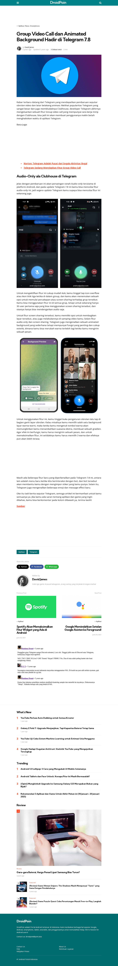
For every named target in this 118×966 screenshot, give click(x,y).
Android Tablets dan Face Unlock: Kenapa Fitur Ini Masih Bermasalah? (55, 776)
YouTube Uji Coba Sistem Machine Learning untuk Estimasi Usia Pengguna (57, 738)
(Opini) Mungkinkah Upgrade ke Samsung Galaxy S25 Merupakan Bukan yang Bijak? (59, 785)
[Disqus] (59, 673)
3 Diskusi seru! (56, 49)
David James (29, 47)
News (27, 26)
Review (19, 869)
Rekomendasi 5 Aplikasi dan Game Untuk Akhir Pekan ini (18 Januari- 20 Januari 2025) (60, 795)
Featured (32, 882)
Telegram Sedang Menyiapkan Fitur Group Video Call (52, 167)
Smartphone (35, 26)
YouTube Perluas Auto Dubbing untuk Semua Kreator (47, 718)
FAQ (18, 949)
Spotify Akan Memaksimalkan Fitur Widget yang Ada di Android (35, 629)
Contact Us (21, 946)
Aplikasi (21, 26)
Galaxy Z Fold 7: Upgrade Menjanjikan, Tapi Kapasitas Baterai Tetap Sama (57, 728)
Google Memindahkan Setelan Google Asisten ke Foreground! (83, 628)
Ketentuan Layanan (66, 949)
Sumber (21, 506)
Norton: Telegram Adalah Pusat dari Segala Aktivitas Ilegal (55, 163)
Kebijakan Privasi (23, 951)
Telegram (33, 552)
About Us (62, 946)
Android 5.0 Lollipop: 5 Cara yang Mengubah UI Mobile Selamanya (53, 769)
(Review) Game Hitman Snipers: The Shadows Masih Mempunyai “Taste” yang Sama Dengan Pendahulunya (64, 887)
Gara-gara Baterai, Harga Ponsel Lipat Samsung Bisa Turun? (48, 872)
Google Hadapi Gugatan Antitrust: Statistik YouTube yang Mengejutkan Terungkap (57, 750)
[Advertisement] (59, 13)
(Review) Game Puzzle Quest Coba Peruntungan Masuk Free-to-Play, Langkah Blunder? (65, 902)
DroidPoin (58, 2)
